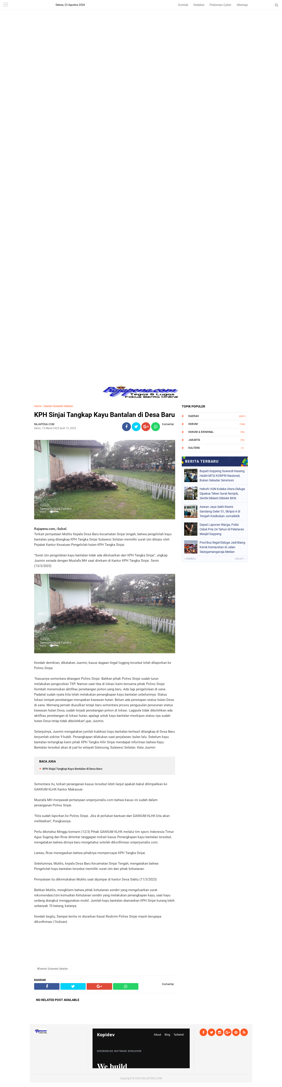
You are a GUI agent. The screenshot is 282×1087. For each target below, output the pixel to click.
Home (37, 406)
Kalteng (194, 447)
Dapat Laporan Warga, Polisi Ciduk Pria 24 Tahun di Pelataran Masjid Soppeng (222, 529)
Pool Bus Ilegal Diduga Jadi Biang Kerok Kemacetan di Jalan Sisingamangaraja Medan (222, 547)
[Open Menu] (5, 5)
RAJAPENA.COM (152, 1078)
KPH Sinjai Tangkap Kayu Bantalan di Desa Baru (104, 415)
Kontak (183, 5)
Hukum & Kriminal (201, 432)
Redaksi (198, 5)
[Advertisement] (141, 31)
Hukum (193, 424)
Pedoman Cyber (220, 5)
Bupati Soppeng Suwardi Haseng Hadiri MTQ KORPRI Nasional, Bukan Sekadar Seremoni (222, 475)
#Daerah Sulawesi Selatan (52, 968)
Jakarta (194, 439)
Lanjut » (240, 558)
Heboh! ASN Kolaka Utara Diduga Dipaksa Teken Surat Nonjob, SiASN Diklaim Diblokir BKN (222, 493)
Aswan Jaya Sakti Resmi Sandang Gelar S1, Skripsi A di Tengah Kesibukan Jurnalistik (220, 511)
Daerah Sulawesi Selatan (58, 406)
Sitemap (242, 5)
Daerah (193, 416)
